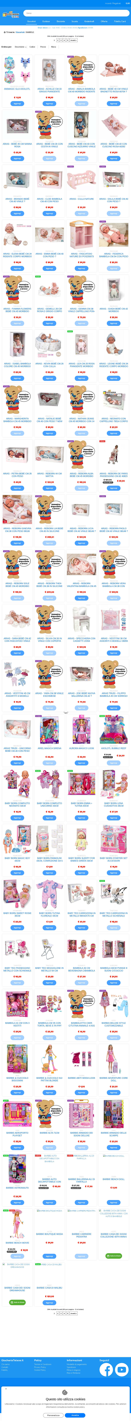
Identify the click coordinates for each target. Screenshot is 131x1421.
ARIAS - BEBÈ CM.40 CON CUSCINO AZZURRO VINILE (82, 145)
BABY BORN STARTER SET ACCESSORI (113, 859)
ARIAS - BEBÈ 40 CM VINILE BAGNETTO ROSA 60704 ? (114, 90)
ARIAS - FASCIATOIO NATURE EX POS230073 (82, 255)
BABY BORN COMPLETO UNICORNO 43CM (49, 804)
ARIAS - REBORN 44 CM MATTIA (49, 475)
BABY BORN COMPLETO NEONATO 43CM (17, 804)
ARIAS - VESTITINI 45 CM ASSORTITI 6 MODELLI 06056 (17, 696)
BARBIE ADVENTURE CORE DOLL (114, 1079)
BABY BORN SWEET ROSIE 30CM (17, 914)
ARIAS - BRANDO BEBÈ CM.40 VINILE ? (17, 200)
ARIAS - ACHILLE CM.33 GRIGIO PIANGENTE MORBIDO (49, 91)
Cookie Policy (40, 1370)
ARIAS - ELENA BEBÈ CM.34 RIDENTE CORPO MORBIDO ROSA (17, 256)
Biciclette (61, 21)
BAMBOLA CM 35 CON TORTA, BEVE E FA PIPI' (49, 1024)
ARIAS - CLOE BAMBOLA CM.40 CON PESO (49, 200)
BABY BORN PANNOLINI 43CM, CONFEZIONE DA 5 (49, 859)
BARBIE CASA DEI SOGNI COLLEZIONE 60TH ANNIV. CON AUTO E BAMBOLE (113, 1237)
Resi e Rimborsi (73, 1373)
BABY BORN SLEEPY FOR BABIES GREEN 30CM (81, 859)
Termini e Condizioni (42, 1364)
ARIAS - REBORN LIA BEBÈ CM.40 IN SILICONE (49, 529)
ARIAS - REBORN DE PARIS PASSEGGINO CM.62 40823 (114, 475)
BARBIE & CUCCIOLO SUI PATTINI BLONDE (49, 1079)
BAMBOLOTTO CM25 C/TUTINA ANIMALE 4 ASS (82, 1024)
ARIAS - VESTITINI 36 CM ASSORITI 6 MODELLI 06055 (114, 639)
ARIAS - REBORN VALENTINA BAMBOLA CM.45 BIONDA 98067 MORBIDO (81, 586)
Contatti (4, 1367)
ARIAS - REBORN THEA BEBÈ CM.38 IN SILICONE (49, 584)
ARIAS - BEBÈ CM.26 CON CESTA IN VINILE (49, 145)
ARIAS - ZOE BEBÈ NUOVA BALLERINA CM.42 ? (81, 694)
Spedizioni (71, 1367)
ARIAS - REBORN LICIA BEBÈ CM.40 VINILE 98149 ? (82, 529)
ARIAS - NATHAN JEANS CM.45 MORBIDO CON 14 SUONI (81, 421)
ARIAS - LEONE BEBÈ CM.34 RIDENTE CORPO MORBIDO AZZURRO (113, 366)
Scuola (75, 21)
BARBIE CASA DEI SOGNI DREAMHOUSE (17, 1289)
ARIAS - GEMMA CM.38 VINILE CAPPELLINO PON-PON (81, 311)
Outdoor (46, 21)
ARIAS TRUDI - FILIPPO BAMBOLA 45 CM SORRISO (113, 694)
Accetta (75, 1415)
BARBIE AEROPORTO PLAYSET (17, 1134)
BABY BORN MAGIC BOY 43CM (17, 859)
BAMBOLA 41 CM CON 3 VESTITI (17, 1024)
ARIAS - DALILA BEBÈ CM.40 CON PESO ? (113, 200)
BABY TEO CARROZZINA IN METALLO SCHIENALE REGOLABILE (114, 916)
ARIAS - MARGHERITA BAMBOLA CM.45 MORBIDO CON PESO (17, 421)
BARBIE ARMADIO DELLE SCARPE (114, 1134)
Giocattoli (31, 21)
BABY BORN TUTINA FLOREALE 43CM (49, 914)
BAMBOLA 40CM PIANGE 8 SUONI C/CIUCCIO (113, 969)
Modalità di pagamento (77, 1364)
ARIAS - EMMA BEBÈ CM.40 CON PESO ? (49, 255)
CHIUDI (7, 1390)
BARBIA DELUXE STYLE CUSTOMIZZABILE (114, 1024)
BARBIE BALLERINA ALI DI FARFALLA (81, 1180)
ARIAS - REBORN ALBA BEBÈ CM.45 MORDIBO (81, 475)
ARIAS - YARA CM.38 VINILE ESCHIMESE (49, 694)
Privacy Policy (40, 1367)
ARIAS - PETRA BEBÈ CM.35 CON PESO (17, 475)
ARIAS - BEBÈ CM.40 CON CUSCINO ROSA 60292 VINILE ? (114, 146)
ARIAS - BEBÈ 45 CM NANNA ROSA (17, 145)
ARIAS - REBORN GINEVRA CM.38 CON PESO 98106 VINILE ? (17, 531)
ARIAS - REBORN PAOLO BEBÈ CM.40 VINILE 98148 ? (114, 529)
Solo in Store (115, 1256)
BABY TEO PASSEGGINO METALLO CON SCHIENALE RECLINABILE (17, 970)
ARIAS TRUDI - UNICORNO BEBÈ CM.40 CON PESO (17, 749)
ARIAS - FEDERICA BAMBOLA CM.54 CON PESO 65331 (113, 256)
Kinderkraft (89, 21)
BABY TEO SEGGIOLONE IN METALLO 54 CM (49, 969)
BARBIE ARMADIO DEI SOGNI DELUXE (81, 1134)
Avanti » (73, 40)
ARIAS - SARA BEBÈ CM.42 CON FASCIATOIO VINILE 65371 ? (17, 641)
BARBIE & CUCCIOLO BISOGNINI (17, 1079)
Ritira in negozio (73, 1370)
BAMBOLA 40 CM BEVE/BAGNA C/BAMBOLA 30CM (81, 970)
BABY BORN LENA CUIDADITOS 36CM (113, 804)
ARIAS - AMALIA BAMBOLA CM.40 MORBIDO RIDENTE (81, 90)
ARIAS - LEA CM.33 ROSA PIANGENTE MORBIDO (82, 365)
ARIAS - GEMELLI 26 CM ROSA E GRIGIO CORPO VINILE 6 (49, 311)
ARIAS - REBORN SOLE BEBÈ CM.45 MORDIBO (17, 584)
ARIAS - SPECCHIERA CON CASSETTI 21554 (81, 639)
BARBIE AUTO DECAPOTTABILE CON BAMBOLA (49, 1182)
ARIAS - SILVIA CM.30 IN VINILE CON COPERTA (49, 639)
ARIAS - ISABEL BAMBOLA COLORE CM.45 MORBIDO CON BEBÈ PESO (17, 366)
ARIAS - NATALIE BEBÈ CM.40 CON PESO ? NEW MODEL (49, 421)
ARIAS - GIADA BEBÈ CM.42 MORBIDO (114, 310)
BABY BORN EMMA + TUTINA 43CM (81, 804)
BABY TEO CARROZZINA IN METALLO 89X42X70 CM (81, 914)
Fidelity (4, 1370)
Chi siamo (5, 1364)
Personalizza (53, 1415)
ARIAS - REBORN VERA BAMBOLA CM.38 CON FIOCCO (114, 586)
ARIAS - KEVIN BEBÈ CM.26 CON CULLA (49, 365)
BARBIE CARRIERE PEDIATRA (81, 1235)
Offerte (104, 21)
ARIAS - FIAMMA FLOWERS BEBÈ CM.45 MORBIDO (17, 310)
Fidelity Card (120, 21)
